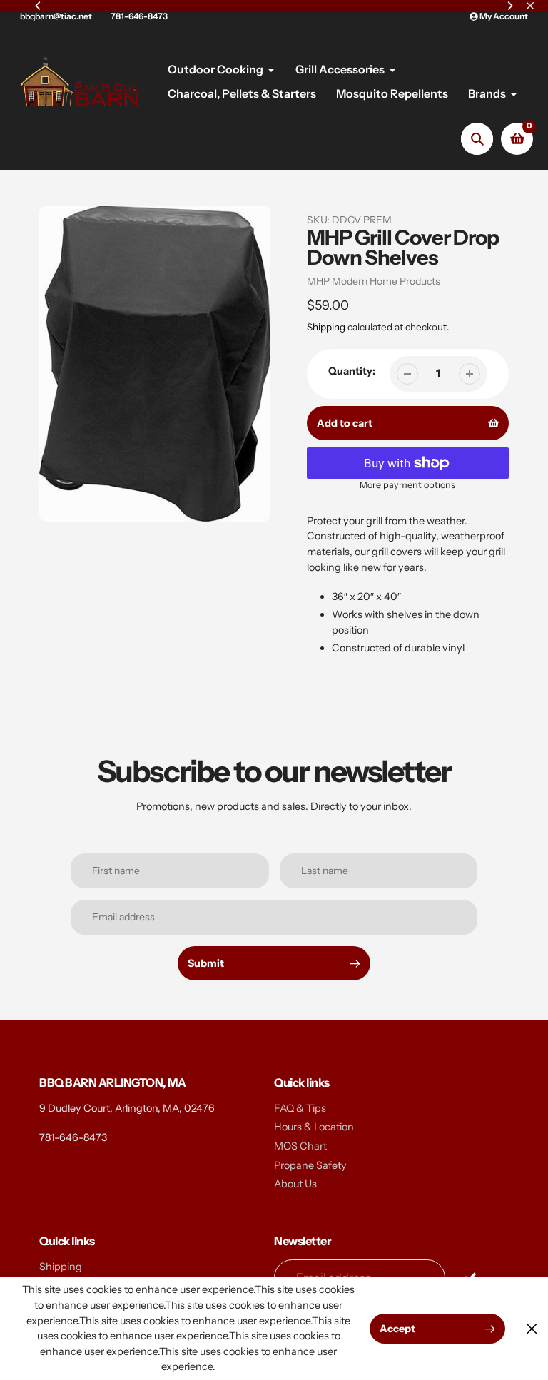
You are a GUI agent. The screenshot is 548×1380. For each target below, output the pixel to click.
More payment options (407, 485)
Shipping (326, 327)
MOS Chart (300, 1146)
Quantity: (351, 371)
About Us (295, 1183)
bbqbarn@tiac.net (56, 16)
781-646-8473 (139, 16)
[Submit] (469, 1276)
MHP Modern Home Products (373, 281)
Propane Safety (310, 1165)
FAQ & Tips (300, 1108)
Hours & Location (314, 1126)
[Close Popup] (532, 1329)
